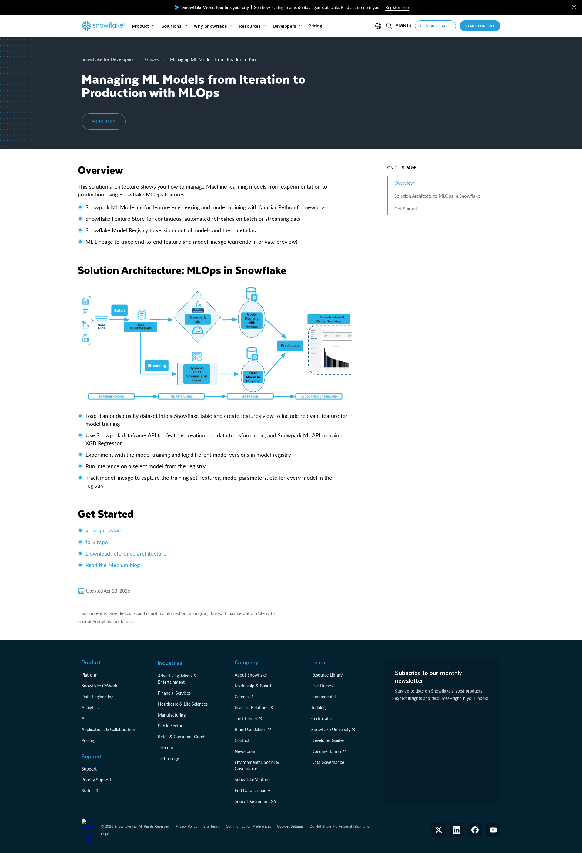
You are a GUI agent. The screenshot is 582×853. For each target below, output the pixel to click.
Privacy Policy (186, 826)
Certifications (323, 718)
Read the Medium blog (112, 565)
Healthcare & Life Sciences (183, 704)
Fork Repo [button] (104, 121)
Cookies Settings (290, 826)
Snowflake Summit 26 (255, 801)
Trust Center (246, 718)
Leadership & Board (253, 685)
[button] (574, 7)
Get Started (405, 208)
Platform (90, 674)
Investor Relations (251, 707)
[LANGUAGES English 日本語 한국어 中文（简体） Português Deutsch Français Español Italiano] (379, 26)
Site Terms (211, 826)
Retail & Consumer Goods (182, 736)
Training (318, 707)
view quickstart (103, 530)
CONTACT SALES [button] (435, 26)
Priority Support (96, 779)
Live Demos (322, 685)
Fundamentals (324, 696)
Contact (242, 740)
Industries (170, 663)
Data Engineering (97, 696)
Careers (242, 696)
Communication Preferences (248, 826)
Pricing (88, 740)
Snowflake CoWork (99, 685)
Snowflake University (330, 729)
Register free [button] (397, 7)
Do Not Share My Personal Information (340, 826)
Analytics (90, 707)
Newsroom (245, 751)
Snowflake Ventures (253, 779)
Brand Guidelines (250, 729)
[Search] (389, 26)
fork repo (96, 542)
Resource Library (327, 674)
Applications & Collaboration (108, 729)
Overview (404, 183)
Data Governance (327, 762)
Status (87, 790)
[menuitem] (143, 26)
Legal (105, 833)
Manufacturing (172, 714)
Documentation (326, 751)
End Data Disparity (252, 790)
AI (83, 718)
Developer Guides (327, 740)
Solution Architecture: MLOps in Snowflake (437, 196)
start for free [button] (480, 26)
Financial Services (174, 693)
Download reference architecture (125, 553)
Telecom (165, 747)
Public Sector (170, 725)
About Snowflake (251, 674)
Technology (168, 758)
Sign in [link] (403, 25)
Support (89, 768)
